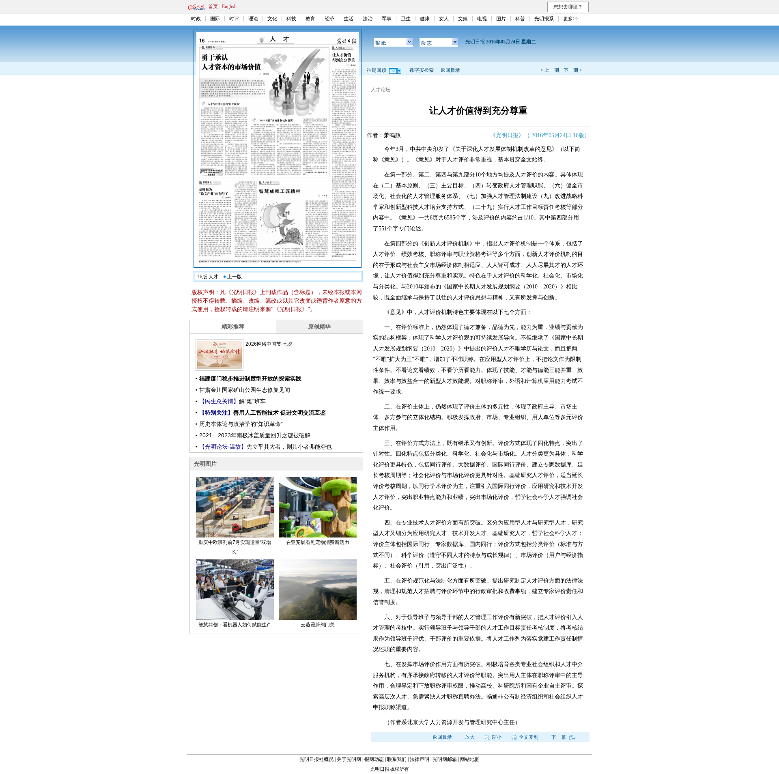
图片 (501, 19)
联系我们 (397, 759)
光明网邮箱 (445, 759)
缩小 (496, 737)
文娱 (463, 19)
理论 (253, 19)
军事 (387, 19)
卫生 (406, 19)
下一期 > (573, 70)
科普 (520, 19)
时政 (196, 19)
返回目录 (450, 70)
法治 (367, 19)
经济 (329, 19)
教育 (310, 19)
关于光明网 (349, 759)
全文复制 (528, 737)
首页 (213, 6)
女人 (444, 19)
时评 (234, 19)
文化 (272, 19)
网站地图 (470, 759)
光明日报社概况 (316, 759)
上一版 (234, 277)
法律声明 (419, 759)
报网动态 (374, 759)
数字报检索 (421, 70)
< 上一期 (549, 70)
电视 (482, 19)
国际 (215, 19)
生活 (348, 19)
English (229, 6)
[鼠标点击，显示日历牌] (395, 70)
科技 (291, 19)
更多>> (571, 19)
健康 (425, 19)
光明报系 (544, 19)
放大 (470, 737)
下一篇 (559, 737)
